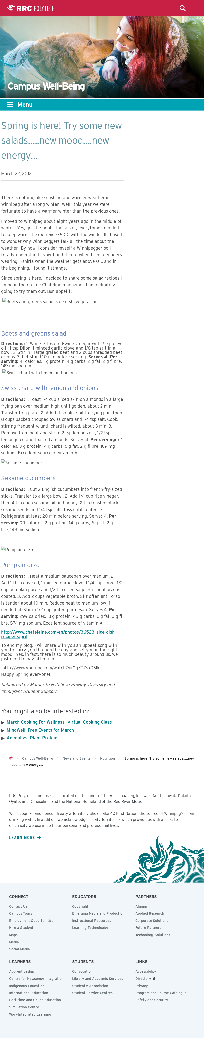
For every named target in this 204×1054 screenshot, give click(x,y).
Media (14, 942)
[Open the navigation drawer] (194, 8)
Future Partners (148, 928)
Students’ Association (90, 986)
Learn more (22, 837)
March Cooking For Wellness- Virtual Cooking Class (59, 722)
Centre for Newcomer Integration (36, 979)
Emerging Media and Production (98, 913)
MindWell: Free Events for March (40, 730)
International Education (28, 993)
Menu (25, 105)
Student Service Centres (92, 993)
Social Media (19, 949)
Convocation (82, 971)
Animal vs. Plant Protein (32, 737)
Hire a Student (21, 928)
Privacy (141, 986)
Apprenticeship (21, 971)
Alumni (141, 906)
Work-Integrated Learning (30, 1014)
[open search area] (183, 8)
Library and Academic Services (97, 979)
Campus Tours (20, 913)
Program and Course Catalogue (161, 993)
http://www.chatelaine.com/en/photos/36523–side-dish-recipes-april (58, 634)
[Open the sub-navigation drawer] (10, 104)
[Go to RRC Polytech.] (11, 758)
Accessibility (145, 971)
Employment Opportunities (31, 921)
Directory (143, 979)
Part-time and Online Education (35, 1000)
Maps (13, 935)
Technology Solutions (152, 935)
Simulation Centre (24, 1007)
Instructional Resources (91, 921)
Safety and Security (151, 1000)
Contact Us (18, 906)
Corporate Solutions (151, 921)
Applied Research (149, 913)
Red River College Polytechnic (31, 8)
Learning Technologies (90, 928)
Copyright (80, 906)
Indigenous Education (26, 986)
